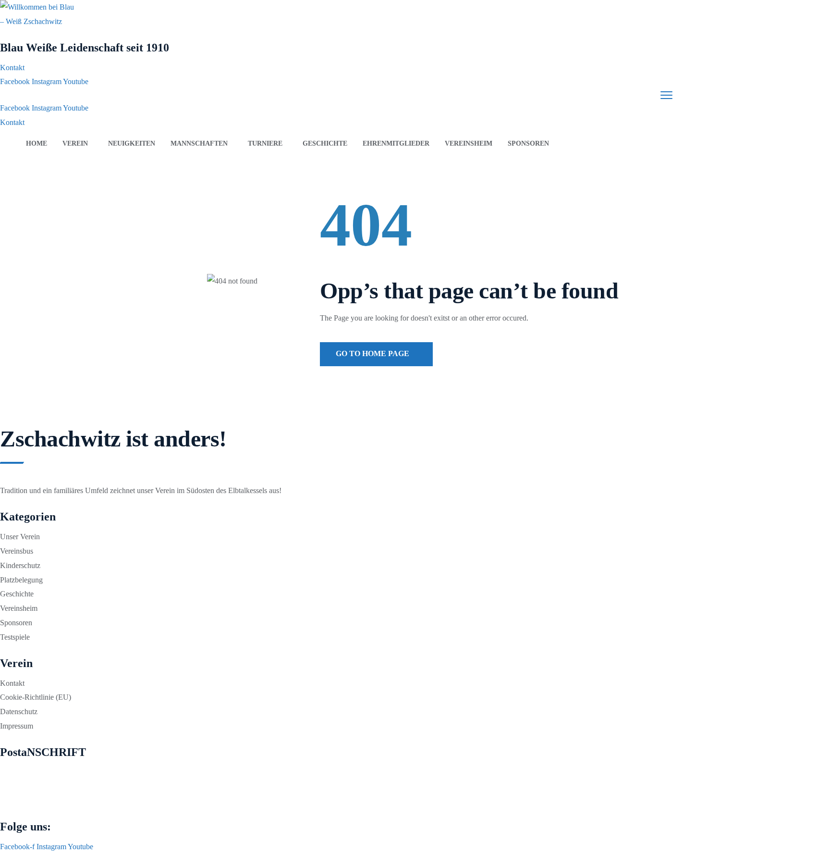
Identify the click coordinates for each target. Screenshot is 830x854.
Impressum (16, 726)
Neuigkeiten (131, 143)
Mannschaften (199, 143)
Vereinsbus (16, 551)
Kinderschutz (20, 565)
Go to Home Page (373, 353)
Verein (75, 143)
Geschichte (325, 143)
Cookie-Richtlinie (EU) (35, 697)
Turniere (265, 143)
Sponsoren (528, 143)
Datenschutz (18, 711)
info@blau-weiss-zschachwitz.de (52, 786)
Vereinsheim (468, 143)
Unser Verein (20, 536)
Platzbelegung (21, 580)
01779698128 (26, 800)
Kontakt (12, 683)
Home (36, 143)
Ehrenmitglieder (396, 143)
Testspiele (15, 637)
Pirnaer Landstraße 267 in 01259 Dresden (65, 772)
